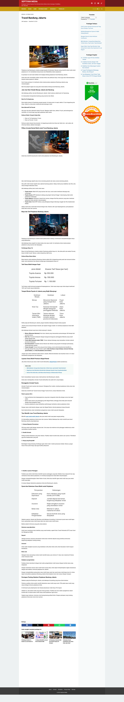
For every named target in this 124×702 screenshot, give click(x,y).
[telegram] (70, 625)
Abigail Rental (53, 361)
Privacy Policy (67, 689)
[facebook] (27, 625)
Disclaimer (60, 689)
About (50, 689)
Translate (92, 19)
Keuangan (53, 8)
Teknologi (61, 8)
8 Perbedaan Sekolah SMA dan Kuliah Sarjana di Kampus (55, 641)
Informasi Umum (43, 8)
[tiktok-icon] (101, 3)
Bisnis (29, 8)
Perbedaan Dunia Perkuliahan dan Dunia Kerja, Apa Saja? (68, 641)
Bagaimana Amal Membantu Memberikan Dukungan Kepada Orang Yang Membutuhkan (47, 370)
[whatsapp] (59, 625)
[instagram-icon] (95, 3)
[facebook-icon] (92, 3)
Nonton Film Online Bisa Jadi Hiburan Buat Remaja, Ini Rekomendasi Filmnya (44, 372)
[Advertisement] (49, 34)
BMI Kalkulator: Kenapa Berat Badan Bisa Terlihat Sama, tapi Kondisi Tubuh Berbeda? (46, 368)
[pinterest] (48, 625)
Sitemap (73, 689)
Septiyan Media (30, 1)
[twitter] (37, 625)
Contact (55, 689)
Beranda (24, 8)
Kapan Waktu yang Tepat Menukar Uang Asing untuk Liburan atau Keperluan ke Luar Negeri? (91, 48)
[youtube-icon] (98, 3)
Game (35, 8)
